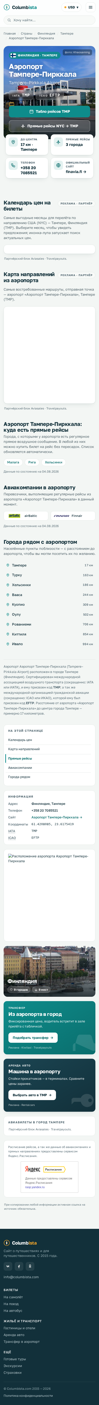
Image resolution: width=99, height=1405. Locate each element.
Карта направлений (24, 749)
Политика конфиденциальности (28, 1395)
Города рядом (19, 777)
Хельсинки (53, 462)
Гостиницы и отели (19, 1328)
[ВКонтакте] (8, 1266)
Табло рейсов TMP (53, 111)
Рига (32, 462)
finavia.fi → (76, 171)
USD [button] (73, 7)
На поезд (11, 1304)
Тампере (67, 33)
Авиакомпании (20, 768)
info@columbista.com (21, 1277)
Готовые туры (15, 1359)
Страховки (13, 1372)
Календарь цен (20, 740)
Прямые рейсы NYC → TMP (52, 126)
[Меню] (90, 7)
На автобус (13, 1310)
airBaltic (31, 516)
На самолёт (13, 1297)
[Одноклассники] (30, 1266)
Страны (26, 33)
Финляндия (46, 33)
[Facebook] (19, 1266)
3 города (74, 144)
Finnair (77, 516)
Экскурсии (13, 1366)
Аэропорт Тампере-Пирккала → (56, 817)
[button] (49, 1027)
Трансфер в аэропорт (22, 1341)
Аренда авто (14, 1335)
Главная (10, 33)
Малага (13, 462)
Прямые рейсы (20, 758)
